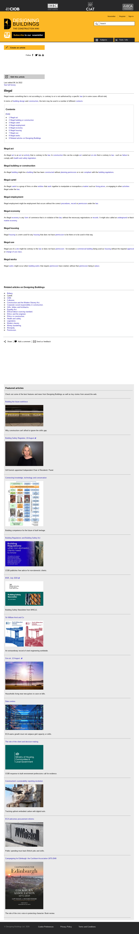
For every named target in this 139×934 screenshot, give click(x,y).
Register (122, 16)
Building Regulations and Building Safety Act (22, 538)
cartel (13, 180)
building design (19, 101)
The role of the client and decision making (21, 742)
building (14, 166)
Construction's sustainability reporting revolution (24, 781)
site (17, 249)
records (95, 218)
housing (14, 228)
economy (15, 211)
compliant (87, 172)
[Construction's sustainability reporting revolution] (24, 807)
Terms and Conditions (87, 927)
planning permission (68, 172)
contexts (79, 101)
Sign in (131, 16)
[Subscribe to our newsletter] (24, 38)
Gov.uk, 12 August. (12, 658)
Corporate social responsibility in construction (25, 305)
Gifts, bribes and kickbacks (18, 307)
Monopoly (11, 328)
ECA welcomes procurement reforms (19, 819)
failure (124, 155)
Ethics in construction (15, 316)
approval (130, 249)
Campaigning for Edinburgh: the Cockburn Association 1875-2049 (30, 858)
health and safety (20, 158)
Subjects (103, 40)
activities (125, 186)
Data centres (10, 701)
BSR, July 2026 (11, 578)
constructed (49, 172)
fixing (98, 186)
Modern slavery (13, 323)
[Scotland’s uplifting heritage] (24, 646)
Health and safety (14, 319)
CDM (9, 298)
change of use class (14, 252)
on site (93, 155)
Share (9, 342)
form (26, 218)
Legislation (11, 321)
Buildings (40, 287)
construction (33, 101)
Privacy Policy (66, 927)
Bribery (9, 293)
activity (27, 155)
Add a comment (24, 342)
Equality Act (12, 309)
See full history (10, 85)
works (13, 259)
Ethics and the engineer (16, 314)
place (97, 266)
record (73, 203)
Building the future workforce (16, 402)
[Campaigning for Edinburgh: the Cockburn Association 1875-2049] (24, 909)
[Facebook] (32, 55)
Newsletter (112, 16)
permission (82, 203)
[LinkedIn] (39, 55)
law (81, 96)
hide (8, 114)
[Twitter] (36, 55)
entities (41, 186)
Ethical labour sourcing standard (19, 312)
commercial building (85, 249)
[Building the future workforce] (24, 426)
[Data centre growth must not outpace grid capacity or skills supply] (24, 729)
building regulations (106, 172)
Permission (11, 330)
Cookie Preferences (46, 927)
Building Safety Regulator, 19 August (19, 438)
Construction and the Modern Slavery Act (23, 303)
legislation (32, 158)
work (49, 186)
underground (122, 218)
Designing (29, 287)
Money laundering (14, 326)
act (12, 148)
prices (102, 186)
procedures (65, 203)
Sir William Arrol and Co (14, 617)
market (85, 186)
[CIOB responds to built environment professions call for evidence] (24, 769)
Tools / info (123, 40)
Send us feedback (44, 342)
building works (34, 266)
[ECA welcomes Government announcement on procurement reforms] (24, 846)
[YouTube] (42, 55)
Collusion (10, 300)
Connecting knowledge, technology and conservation (26, 478)
